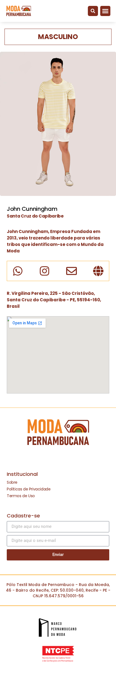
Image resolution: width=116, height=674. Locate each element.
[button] (93, 11)
